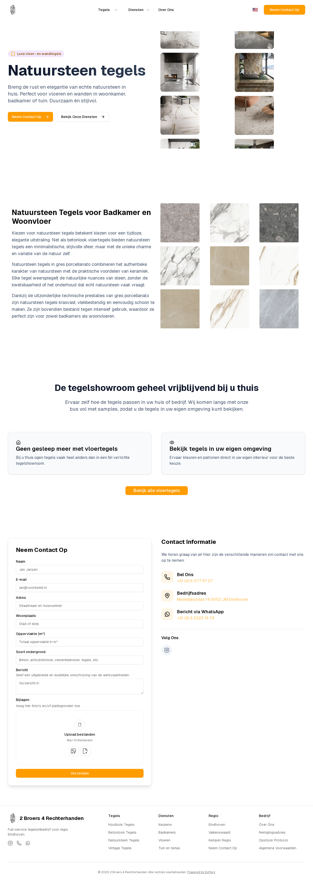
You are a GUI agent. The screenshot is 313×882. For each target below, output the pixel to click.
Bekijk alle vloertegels (156, 490)
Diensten (136, 10)
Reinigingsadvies (272, 832)
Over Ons (166, 10)
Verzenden (80, 773)
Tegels (104, 10)
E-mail (21, 579)
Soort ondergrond (30, 652)
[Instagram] (166, 650)
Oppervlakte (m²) (30, 633)
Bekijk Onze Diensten (79, 117)
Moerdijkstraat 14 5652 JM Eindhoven (212, 599)
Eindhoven (217, 824)
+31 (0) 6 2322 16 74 (195, 618)
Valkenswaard (219, 832)
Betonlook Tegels (122, 832)
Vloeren (164, 840)
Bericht (22, 670)
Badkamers (167, 832)
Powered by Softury (201, 872)
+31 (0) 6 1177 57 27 (194, 580)
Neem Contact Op (284, 10)
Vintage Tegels (120, 848)
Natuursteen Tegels (123, 840)
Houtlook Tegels (121, 824)
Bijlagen (22, 699)
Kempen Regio (220, 840)
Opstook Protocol (273, 840)
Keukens (165, 824)
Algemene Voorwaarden (277, 848)
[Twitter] (10, 843)
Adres (21, 597)
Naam (20, 561)
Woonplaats (26, 615)
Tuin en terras (169, 848)
